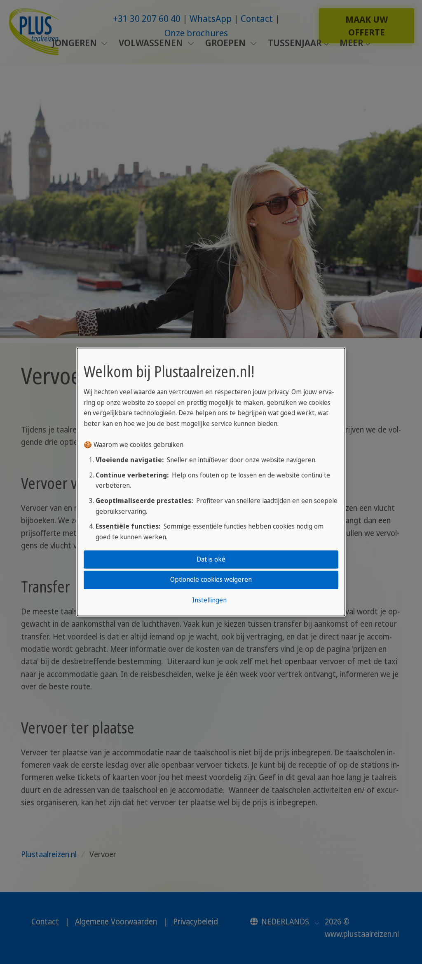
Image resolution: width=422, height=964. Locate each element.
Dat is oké (211, 559)
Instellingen (209, 599)
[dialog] (211, 482)
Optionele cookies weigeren (211, 579)
